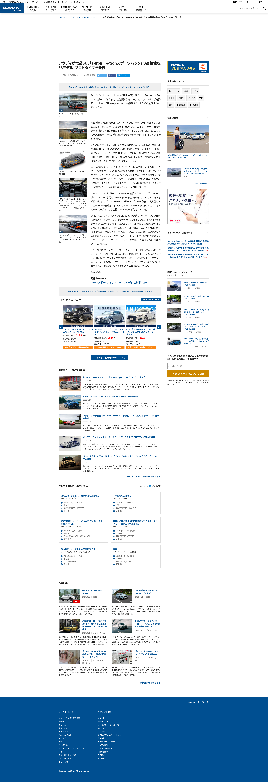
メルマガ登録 (103, 745)
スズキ (181, 98)
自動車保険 (181, 105)
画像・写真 (63, 728)
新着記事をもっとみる (150, 682)
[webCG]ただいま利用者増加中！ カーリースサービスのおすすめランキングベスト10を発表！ (188, 255)
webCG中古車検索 (151, 299)
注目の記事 (63, 745)
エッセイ (62, 738)
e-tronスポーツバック (102, 282)
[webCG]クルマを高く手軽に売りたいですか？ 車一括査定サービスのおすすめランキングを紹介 (188, 249)
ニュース (62, 725)
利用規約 (101, 738)
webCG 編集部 (89, 75)
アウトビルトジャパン (68, 755)
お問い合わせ (103, 751)
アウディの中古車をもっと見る (111, 357)
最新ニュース (174, 91)
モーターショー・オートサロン (71, 748)
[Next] (159, 327)
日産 (170, 105)
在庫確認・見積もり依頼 (77, 347)
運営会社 (101, 718)
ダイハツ (191, 98)
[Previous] (61, 327)
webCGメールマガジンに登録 (188, 373)
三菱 (201, 98)
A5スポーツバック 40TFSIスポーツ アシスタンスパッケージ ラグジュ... (141, 332)
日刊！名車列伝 (65, 758)
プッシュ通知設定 (105, 748)
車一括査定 (194, 105)
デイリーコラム (65, 731)
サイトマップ (103, 731)
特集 (60, 741)
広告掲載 (101, 755)
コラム (195, 91)
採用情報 (101, 758)
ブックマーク (124, 75)
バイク (61, 751)
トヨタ (171, 98)
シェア (113, 75)
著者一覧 (101, 728)
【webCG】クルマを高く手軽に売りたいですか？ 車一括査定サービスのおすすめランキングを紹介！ (109, 87)
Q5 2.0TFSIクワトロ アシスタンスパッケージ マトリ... (78, 330)
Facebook (252, 2)
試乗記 (185, 91)
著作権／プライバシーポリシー (110, 735)
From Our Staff (65, 735)
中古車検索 (63, 761)
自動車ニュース (142, 282)
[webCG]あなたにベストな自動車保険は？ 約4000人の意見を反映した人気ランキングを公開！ (188, 242)
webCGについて (104, 721)
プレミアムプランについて (108, 725)
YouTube (239, 2)
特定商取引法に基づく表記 (108, 741)
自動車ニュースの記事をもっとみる (144, 476)
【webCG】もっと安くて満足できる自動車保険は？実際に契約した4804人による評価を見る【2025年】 (109, 291)
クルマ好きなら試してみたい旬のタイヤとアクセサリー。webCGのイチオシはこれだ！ (187, 156)
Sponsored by (142, 486)
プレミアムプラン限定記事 (69, 718)
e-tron (118, 282)
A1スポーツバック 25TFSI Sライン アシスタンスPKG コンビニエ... (109, 332)
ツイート (103, 75)
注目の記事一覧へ (202, 183)
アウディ (128, 282)
